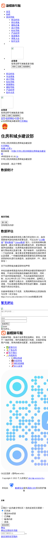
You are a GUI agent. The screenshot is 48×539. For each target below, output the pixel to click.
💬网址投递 (16, 358)
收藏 (4, 148)
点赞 (9, 148)
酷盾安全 (19, 488)
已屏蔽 (7, 516)
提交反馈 (5, 525)
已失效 (7, 511)
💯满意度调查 (17, 363)
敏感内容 (8, 519)
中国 (17, 118)
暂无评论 (7, 302)
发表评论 (5, 324)
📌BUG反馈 (16, 366)
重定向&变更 (10, 513)
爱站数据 (9, 242)
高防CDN (31, 488)
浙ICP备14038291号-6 (36, 478)
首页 (3, 118)
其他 (6, 522)
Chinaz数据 (20, 242)
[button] (29, 56)
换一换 (4, 222)
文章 (7, 530)
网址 (3, 530)
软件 (11, 530)
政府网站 (10, 118)
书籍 (15, 530)
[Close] (2, 506)
